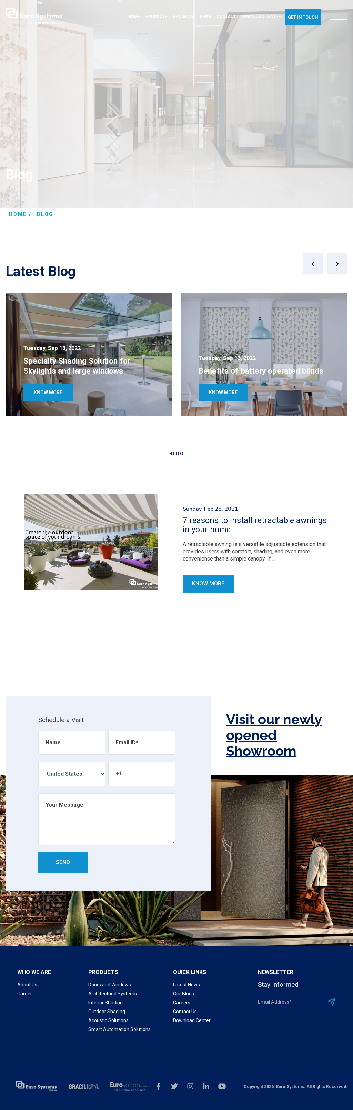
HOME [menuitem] (134, 16)
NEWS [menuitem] (205, 16)
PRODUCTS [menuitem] (156, 16)
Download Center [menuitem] (192, 1020)
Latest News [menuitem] (186, 984)
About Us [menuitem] (27, 984)
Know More (48, 392)
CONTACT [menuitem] (226, 16)
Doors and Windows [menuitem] (109, 984)
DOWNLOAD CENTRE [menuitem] (261, 16)
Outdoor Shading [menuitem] (106, 1011)
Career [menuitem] (24, 993)
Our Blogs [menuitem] (183, 993)
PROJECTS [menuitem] (183, 16)
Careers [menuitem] (181, 1002)
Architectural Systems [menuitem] (112, 993)
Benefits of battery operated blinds (261, 371)
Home (18, 214)
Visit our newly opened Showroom (274, 735)
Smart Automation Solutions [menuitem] (119, 1029)
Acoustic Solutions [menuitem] (108, 1020)
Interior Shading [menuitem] (105, 1002)
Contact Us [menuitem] (185, 1011)
